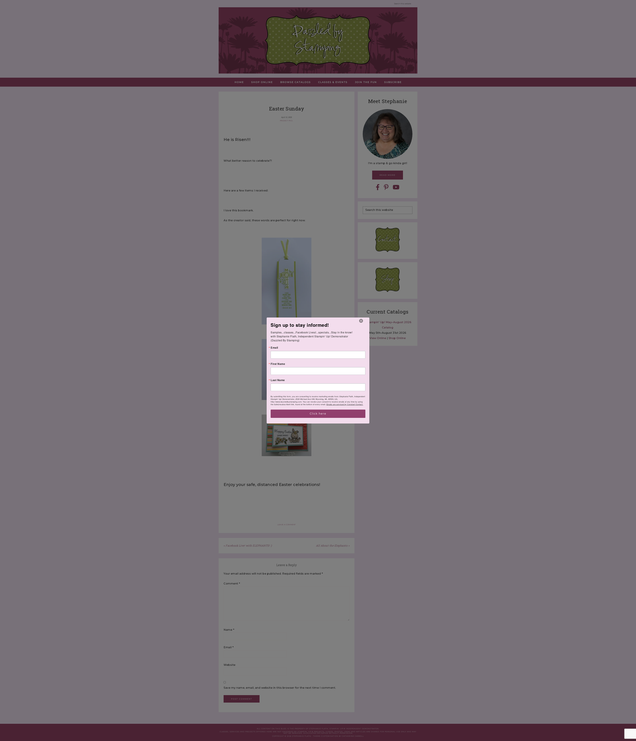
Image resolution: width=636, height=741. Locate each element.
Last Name (278, 380)
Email (274, 347)
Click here (318, 413)
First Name (278, 364)
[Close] (361, 320)
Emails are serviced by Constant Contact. (344, 404)
